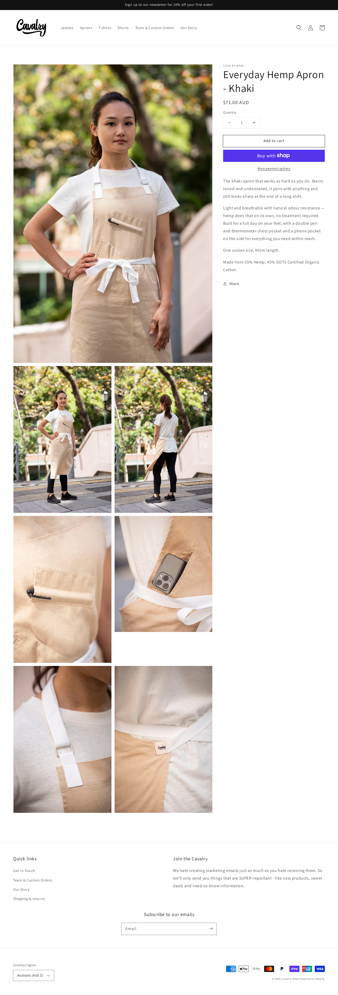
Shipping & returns (29, 898)
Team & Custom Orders (32, 880)
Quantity (229, 112)
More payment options (274, 168)
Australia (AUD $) (30, 975)
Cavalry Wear (290, 978)
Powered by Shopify (312, 978)
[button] (299, 28)
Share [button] (234, 283)
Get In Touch (24, 870)
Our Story (21, 889)
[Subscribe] (211, 929)
